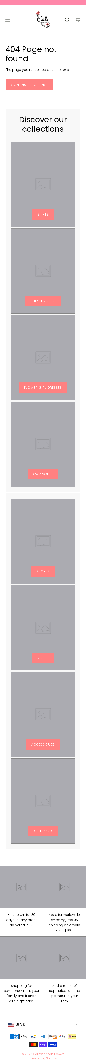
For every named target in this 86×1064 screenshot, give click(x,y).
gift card (43, 831)
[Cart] (77, 19)
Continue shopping (29, 84)
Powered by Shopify (43, 1058)
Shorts (43, 571)
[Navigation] (7, 19)
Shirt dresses (43, 301)
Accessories (43, 744)
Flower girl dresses (43, 387)
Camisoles (43, 474)
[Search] (67, 19)
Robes (43, 658)
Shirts (43, 214)
